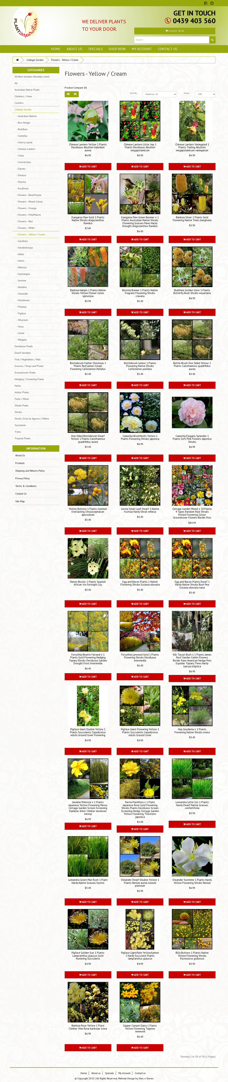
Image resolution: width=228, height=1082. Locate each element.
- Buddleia (21, 129)
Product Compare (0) (76, 87)
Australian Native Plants (27, 89)
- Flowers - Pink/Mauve (28, 214)
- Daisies (20, 168)
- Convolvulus (23, 162)
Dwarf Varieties (23, 352)
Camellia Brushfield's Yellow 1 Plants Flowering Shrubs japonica (140, 437)
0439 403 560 (194, 20)
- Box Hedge (22, 122)
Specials (95, 49)
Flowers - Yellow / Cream (64, 60)
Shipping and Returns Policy (30, 470)
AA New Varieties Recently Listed (32, 76)
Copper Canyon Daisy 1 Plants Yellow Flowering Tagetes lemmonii (140, 1028)
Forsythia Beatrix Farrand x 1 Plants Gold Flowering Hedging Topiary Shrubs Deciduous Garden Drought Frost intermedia (88, 659)
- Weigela (21, 339)
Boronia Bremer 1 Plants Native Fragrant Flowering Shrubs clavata (140, 293)
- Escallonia (21, 188)
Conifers (19, 103)
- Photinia (20, 306)
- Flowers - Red (24, 221)
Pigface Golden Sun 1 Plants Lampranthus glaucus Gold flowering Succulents (88, 955)
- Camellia (21, 135)
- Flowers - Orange (26, 208)
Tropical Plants (22, 438)
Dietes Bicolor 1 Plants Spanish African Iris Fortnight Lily (88, 583)
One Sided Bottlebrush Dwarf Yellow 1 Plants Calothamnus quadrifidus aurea (88, 439)
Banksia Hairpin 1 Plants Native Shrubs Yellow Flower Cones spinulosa (88, 293)
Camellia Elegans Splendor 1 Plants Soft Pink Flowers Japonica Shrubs (192, 439)
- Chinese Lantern (25, 149)
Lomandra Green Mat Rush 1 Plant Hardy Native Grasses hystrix (88, 881)
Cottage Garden (35, 60)
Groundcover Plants (25, 372)
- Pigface (20, 313)
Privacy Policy (22, 478)
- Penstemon (22, 300)
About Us (20, 455)
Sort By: (133, 93)
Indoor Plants (22, 392)
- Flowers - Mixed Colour (29, 201)
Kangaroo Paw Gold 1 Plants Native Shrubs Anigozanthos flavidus (88, 220)
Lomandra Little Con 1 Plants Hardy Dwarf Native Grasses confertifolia (192, 805)
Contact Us (21, 493)
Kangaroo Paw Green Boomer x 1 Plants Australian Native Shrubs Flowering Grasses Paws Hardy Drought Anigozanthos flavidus (140, 222)
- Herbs (19, 260)
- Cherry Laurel (23, 142)
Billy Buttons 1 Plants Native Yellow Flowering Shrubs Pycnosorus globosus (192, 955)
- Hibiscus (21, 267)
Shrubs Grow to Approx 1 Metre (32, 418)
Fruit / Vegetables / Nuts (28, 359)
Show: (187, 93)
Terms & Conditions (26, 486)
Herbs (18, 385)
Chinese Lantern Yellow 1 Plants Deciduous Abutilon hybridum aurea (88, 147)
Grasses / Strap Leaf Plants (29, 366)
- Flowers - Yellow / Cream (30, 234)
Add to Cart (89, 166)
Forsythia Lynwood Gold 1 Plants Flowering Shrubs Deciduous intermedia (140, 657)
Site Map (20, 501)
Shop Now (117, 49)
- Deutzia (20, 175)
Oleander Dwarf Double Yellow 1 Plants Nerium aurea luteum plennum (140, 882)
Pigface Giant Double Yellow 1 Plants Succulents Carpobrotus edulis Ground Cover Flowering (88, 732)
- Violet (19, 333)
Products (20, 463)
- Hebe (19, 254)
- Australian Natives (26, 116)
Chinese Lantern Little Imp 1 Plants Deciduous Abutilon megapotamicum (140, 147)
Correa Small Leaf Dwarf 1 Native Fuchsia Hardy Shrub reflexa (140, 510)
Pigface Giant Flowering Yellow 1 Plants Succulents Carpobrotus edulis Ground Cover (140, 732)
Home (56, 49)
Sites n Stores (146, 1078)
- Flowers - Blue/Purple (28, 195)
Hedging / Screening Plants (29, 379)
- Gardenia (21, 241)
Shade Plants (21, 405)
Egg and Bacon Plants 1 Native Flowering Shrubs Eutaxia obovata (140, 583)
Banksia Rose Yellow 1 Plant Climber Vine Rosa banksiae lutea (88, 1027)
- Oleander (21, 293)
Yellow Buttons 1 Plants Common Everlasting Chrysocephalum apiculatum (88, 511)
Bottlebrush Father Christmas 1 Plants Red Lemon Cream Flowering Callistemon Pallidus (88, 366)
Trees (18, 431)
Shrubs (18, 412)
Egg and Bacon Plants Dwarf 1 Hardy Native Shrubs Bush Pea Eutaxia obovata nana (192, 584)
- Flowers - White (25, 227)
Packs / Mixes (22, 398)
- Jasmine (20, 280)
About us (74, 49)
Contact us (167, 49)
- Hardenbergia (24, 247)
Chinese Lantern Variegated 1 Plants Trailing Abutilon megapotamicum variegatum (192, 147)
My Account (142, 49)
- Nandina (21, 287)
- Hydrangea (22, 274)
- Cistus (19, 155)
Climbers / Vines (23, 96)
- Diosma (20, 181)
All (16, 83)
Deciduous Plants (24, 346)
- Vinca (19, 326)
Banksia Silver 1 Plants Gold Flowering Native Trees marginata (192, 219)
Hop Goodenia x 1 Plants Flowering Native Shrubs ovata (192, 731)
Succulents (20, 425)
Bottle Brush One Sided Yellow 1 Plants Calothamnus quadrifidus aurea (192, 366)
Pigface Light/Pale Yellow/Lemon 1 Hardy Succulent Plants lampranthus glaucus (140, 955)
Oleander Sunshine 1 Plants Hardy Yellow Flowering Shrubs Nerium (192, 881)
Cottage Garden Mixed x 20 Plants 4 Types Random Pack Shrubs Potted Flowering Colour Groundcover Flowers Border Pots (192, 513)
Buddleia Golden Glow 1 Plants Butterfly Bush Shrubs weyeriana (192, 291)
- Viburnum (21, 320)
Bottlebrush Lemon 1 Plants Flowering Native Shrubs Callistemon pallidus (140, 366)
